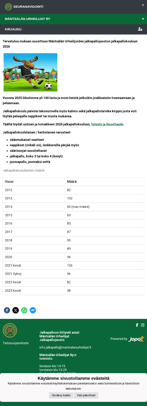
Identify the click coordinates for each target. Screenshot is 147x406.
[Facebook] (135, 325)
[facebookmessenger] (33, 310)
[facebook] (7, 310)
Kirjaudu (13, 29)
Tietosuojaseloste (16, 343)
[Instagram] (141, 325)
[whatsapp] (24, 310)
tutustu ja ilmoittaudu (107, 124)
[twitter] (15, 310)
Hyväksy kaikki (61, 395)
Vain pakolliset (86, 395)
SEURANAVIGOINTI (78, 5)
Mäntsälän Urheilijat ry (74, 19)
